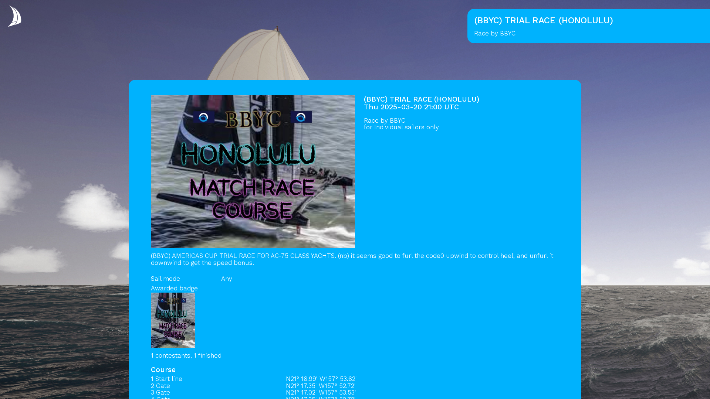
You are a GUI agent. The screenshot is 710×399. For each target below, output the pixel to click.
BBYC (397, 120)
